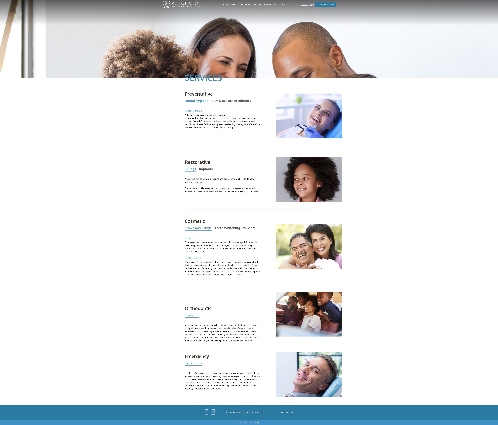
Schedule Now (325, 4)
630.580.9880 (307, 5)
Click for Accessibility (249, 422)
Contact (283, 4)
